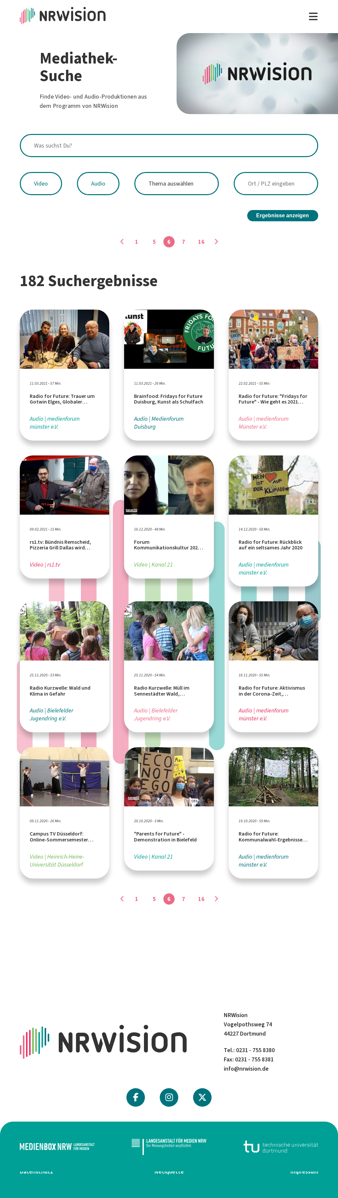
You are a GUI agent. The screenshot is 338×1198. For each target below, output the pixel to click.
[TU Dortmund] (281, 1146)
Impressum (304, 1172)
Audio (98, 184)
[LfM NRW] (169, 1146)
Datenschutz (36, 1172)
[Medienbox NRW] (57, 1146)
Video (41, 184)
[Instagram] (169, 1097)
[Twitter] (202, 1097)
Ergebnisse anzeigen (282, 215)
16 (201, 242)
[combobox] (169, 145)
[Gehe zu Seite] (122, 241)
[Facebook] (135, 1097)
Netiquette (169, 1172)
